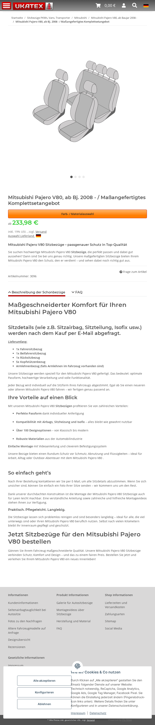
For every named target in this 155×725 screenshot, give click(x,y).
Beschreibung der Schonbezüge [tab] (38, 292)
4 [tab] (83, 177)
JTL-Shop (127, 720)
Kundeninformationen (23, 603)
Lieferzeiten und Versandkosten (116, 605)
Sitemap (110, 621)
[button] (105, 5)
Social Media (113, 628)
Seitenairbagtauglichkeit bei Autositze (27, 612)
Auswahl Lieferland (21, 236)
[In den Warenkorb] (11, 28)
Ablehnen (44, 704)
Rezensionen (16, 647)
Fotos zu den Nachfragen (25, 621)
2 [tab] (75, 177)
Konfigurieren (44, 692)
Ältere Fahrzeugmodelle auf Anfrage (27, 630)
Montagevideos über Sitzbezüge (70, 612)
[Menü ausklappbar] (6, 5)
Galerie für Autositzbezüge (75, 603)
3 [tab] (79, 177)
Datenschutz (98, 713)
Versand (41, 232)
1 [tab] (71, 177)
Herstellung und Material (74, 621)
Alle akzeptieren (44, 680)
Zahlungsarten (115, 614)
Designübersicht (19, 640)
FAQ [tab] (78, 292)
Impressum (78, 713)
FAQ (59, 628)
